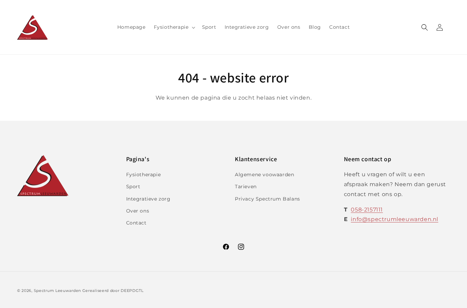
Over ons (137, 211)
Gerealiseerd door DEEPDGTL (113, 290)
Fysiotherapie (143, 174)
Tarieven (246, 186)
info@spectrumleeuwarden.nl (394, 219)
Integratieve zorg (148, 199)
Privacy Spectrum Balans (267, 199)
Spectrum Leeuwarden (57, 290)
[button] (174, 27)
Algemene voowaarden (264, 174)
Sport (133, 186)
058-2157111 (367, 209)
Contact (136, 223)
